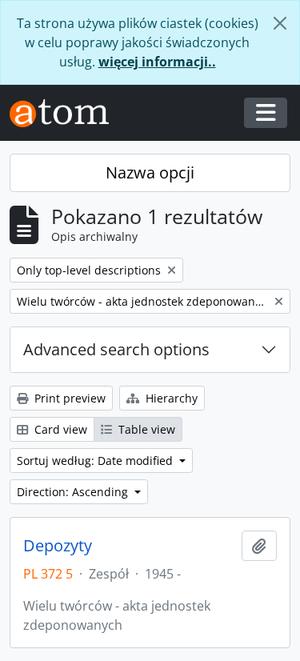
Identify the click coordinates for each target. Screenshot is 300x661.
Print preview (68, 398)
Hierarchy (170, 398)
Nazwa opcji (150, 172)
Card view (59, 429)
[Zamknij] (280, 23)
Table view (145, 429)
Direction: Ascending (74, 491)
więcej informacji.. (157, 61)
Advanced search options (116, 349)
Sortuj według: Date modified (96, 460)
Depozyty (57, 545)
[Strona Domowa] (66, 113)
